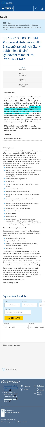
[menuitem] (36, 8)
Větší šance (27, 386)
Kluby (9, 23)
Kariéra (6, 401)
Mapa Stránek (39, 393)
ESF (4, 23)
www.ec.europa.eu (10, 399)
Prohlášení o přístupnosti (40, 388)
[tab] (22, 68)
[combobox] (12, 305)
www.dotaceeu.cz (9, 394)
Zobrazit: (6, 323)
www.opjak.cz (9, 396)
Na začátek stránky (11, 369)
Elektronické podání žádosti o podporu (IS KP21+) (11, 388)
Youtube (26, 389)
